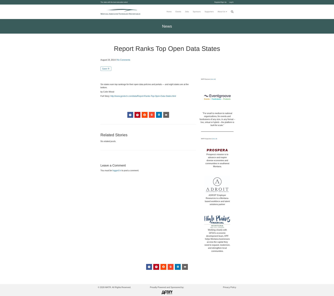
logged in (116, 170)
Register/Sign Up (220, 2)
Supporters (209, 12)
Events (178, 12)
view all (213, 79)
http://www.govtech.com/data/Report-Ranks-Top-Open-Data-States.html (143, 96)
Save (105, 69)
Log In (231, 2)
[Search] (231, 12)
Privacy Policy (229, 287)
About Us (221, 12)
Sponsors (197, 12)
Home (169, 12)
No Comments (123, 60)
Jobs (187, 12)
